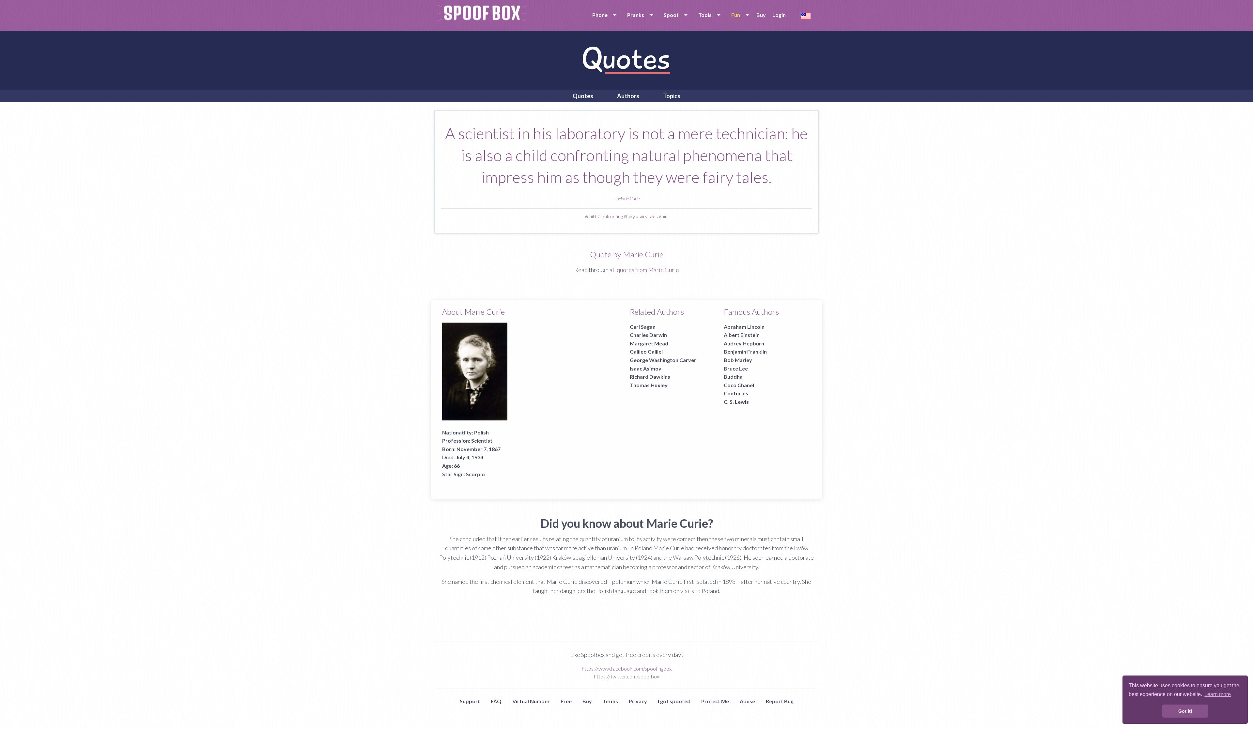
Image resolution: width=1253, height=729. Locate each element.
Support (470, 701)
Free (566, 701)
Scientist (481, 440)
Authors (628, 95)
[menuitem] (603, 15)
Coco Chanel (739, 385)
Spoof (671, 15)
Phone (600, 15)
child (591, 216)
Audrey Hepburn (744, 343)
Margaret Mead (649, 343)
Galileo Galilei (646, 351)
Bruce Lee (736, 368)
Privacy (638, 701)
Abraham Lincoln (744, 327)
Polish (481, 432)
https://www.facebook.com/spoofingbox (627, 668)
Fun (735, 15)
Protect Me (715, 701)
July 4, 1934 (469, 457)
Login (779, 15)
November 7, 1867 (478, 449)
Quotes (583, 95)
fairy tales (648, 216)
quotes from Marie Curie (648, 269)
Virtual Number (531, 701)
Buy (761, 15)
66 (457, 466)
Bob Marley (738, 360)
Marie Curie (629, 198)
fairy (630, 216)
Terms (610, 701)
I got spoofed (674, 701)
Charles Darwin (648, 335)
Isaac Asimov (645, 368)
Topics (671, 95)
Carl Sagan (643, 327)
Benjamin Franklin (745, 351)
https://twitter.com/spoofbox (626, 676)
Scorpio (475, 474)
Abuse (747, 701)
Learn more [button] (1217, 694)
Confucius (736, 393)
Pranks (635, 15)
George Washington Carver (663, 360)
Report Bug (780, 701)
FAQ (496, 701)
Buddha (733, 376)
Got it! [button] (1185, 711)
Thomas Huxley (649, 385)
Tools (705, 15)
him (665, 216)
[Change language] (805, 15)
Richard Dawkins (650, 376)
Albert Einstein (742, 335)
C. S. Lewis (736, 402)
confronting (611, 216)
